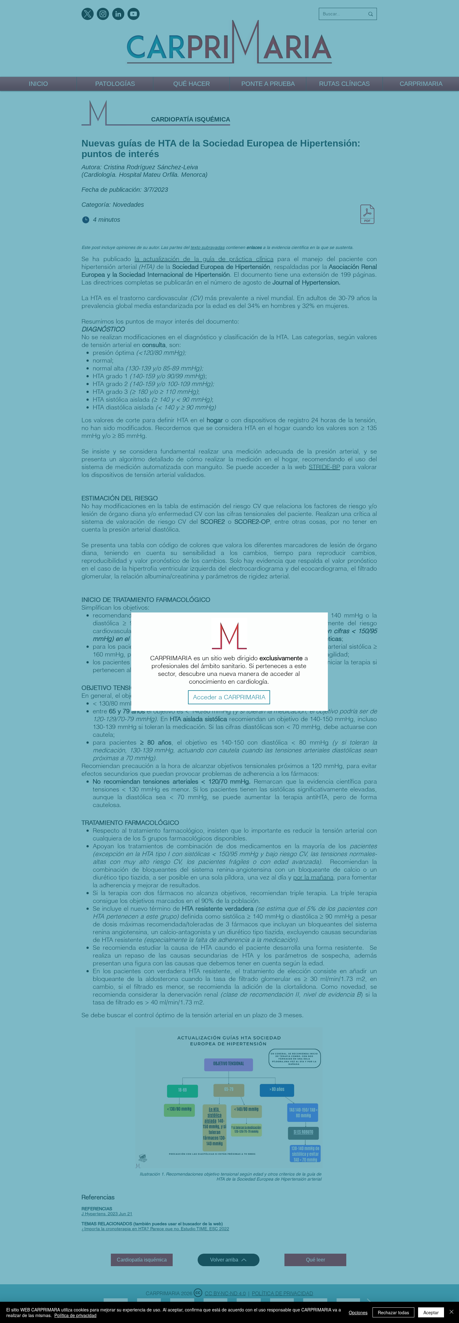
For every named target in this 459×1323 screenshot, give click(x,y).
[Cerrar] (451, 1312)
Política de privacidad (75, 1315)
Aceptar (431, 1312)
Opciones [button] (358, 1312)
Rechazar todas (393, 1312)
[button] (229, 697)
